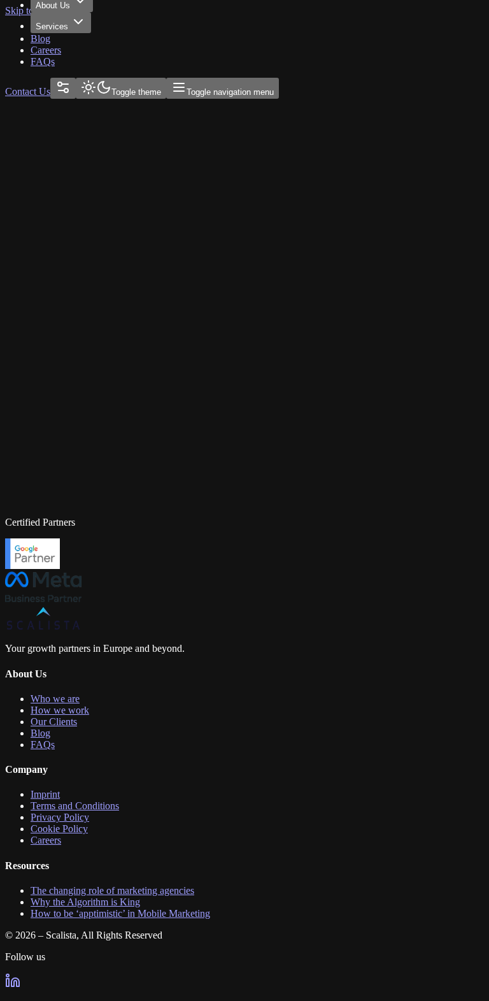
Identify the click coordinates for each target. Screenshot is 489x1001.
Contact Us (27, 91)
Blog (40, 38)
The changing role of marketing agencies (112, 890)
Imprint (45, 794)
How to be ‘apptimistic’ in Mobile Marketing (120, 913)
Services (52, 26)
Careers (46, 50)
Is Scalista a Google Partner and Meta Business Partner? (116, 425)
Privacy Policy (60, 817)
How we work (60, 710)
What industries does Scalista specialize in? (91, 359)
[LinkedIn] (12, 984)
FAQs (43, 61)
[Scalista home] (43, 626)
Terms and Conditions (75, 805)
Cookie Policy (59, 828)
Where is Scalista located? (59, 326)
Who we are (55, 698)
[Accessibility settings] (63, 88)
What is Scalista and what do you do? (80, 294)
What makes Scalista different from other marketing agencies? (125, 393)
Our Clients (54, 721)
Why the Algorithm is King (85, 902)
